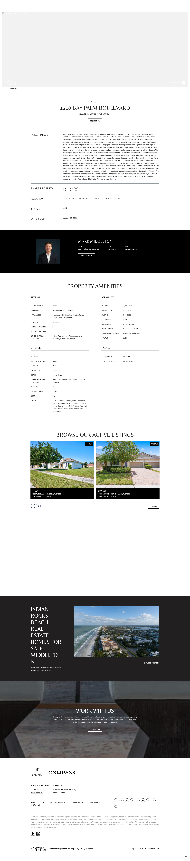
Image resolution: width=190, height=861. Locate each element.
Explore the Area (151, 663)
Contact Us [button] (95, 729)
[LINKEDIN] (127, 800)
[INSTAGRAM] (122, 800)
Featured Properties (58, 802)
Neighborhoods (78, 802)
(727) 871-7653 (112, 249)
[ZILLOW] (154, 800)
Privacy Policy (153, 849)
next (15, 82)
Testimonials (95, 802)
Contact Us (35, 805)
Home (33, 802)
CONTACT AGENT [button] (87, 256)
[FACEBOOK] (116, 800)
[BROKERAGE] (116, 806)
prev (9, 82)
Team (43, 802)
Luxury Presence (86, 849)
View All (154, 506)
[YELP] (148, 800)
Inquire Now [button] (95, 121)
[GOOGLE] (138, 800)
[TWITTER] (132, 800)
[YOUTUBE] (143, 800)
